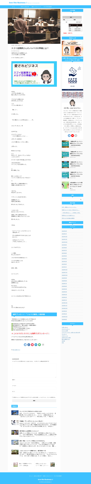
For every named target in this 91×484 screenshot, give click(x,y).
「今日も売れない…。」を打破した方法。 (71, 212)
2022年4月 (64, 231)
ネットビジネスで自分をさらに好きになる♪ (31, 411)
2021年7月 (64, 250)
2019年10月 (64, 308)
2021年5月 (64, 255)
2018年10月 (64, 316)
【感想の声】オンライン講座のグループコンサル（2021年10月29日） (76, 143)
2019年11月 (64, 305)
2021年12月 (64, 236)
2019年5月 (64, 311)
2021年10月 (64, 242)
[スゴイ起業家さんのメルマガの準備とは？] (35, 344)
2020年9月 (64, 278)
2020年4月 (64, 291)
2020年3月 (64, 294)
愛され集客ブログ (16, 349)
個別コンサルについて (36, 6)
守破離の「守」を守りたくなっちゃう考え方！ (31, 421)
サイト (13, 391)
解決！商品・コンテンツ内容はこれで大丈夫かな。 (33, 441)
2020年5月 (64, 289)
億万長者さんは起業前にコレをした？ (29, 431)
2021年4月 (64, 258)
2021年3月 (64, 261)
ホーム (13, 6)
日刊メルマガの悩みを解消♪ (68, 218)
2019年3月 (64, 313)
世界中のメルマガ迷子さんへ (68, 215)
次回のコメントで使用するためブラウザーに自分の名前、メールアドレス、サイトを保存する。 (34, 397)
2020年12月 (64, 269)
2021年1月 (64, 267)
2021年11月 (64, 239)
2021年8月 (64, 247)
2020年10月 (64, 275)
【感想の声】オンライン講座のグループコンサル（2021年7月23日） (76, 174)
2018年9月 (64, 319)
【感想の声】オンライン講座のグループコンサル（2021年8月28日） (76, 164)
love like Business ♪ (45, 479)
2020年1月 (64, 300)
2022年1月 (64, 233)
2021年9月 (64, 244)
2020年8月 (64, 280)
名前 (13, 379)
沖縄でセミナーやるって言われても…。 (71, 210)
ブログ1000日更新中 (47, 6)
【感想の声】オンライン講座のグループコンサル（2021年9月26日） (76, 153)
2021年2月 (64, 264)
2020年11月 (64, 272)
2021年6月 (64, 253)
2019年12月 (64, 302)
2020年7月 (64, 283)
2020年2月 (64, 297)
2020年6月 (64, 286)
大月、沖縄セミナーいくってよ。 (69, 207)
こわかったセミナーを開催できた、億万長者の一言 (33, 450)
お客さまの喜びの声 (25, 6)
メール (14, 385)
